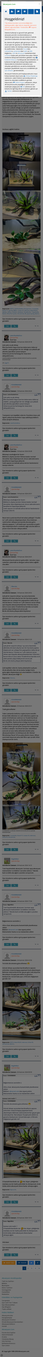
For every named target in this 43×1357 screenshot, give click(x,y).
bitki (30, 51)
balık (25, 51)
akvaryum (21, 53)
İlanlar (9, 91)
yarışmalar (17, 51)
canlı (13, 53)
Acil (23, 87)
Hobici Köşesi (20, 82)
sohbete (8, 55)
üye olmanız (9, 70)
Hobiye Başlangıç (31, 76)
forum (25, 49)
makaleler (8, 51)
